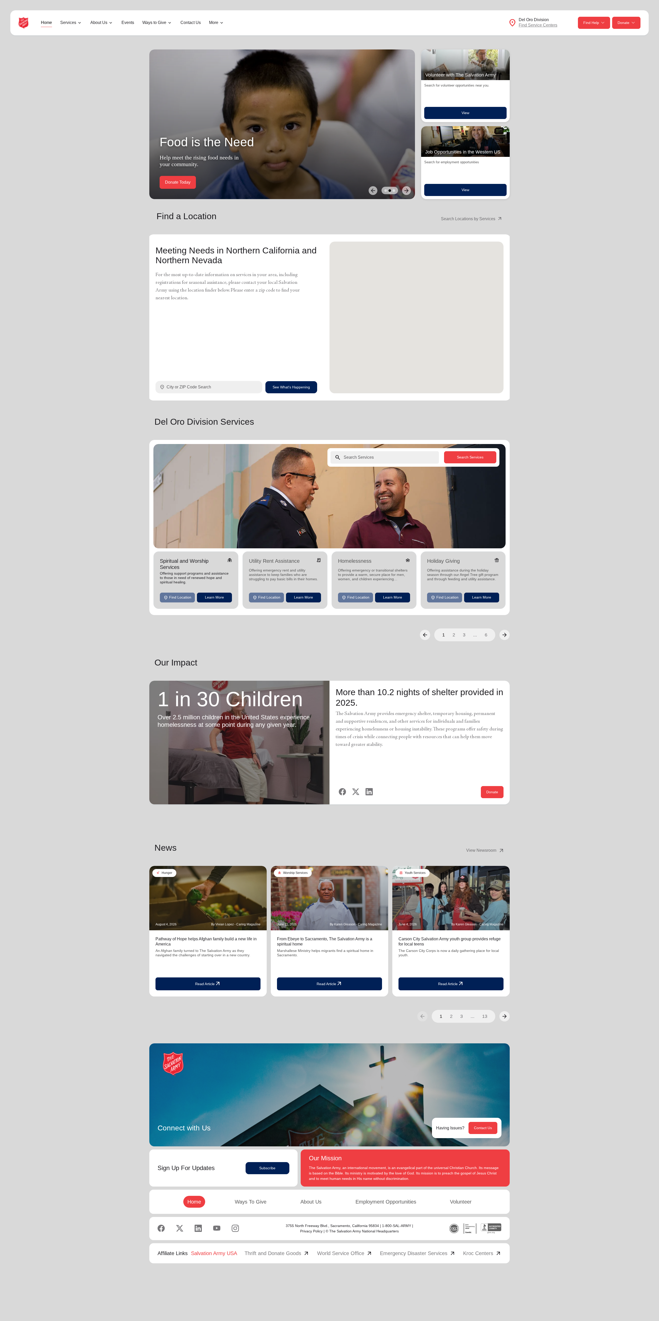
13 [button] (484, 1016)
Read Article (208, 983)
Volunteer (461, 1202)
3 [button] (464, 634)
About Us (311, 1202)
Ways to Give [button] (154, 22)
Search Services (470, 457)
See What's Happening (291, 387)
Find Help (591, 23)
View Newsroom (485, 850)
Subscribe (267, 1168)
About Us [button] (98, 22)
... (475, 634)
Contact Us (190, 22)
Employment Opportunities (385, 1202)
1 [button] (443, 634)
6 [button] (486, 634)
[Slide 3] (394, 190)
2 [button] (454, 634)
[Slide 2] (389, 190)
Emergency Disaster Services (418, 1253)
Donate (623, 23)
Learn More (214, 597)
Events (128, 22)
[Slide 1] (385, 190)
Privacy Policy (311, 1231)
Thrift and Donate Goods (277, 1253)
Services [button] (68, 22)
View (465, 113)
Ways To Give (250, 1202)
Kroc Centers (482, 1253)
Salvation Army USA (214, 1253)
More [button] (213, 22)
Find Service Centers (538, 25)
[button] (425, 635)
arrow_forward (504, 1016)
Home (46, 22)
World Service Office (344, 1253)
